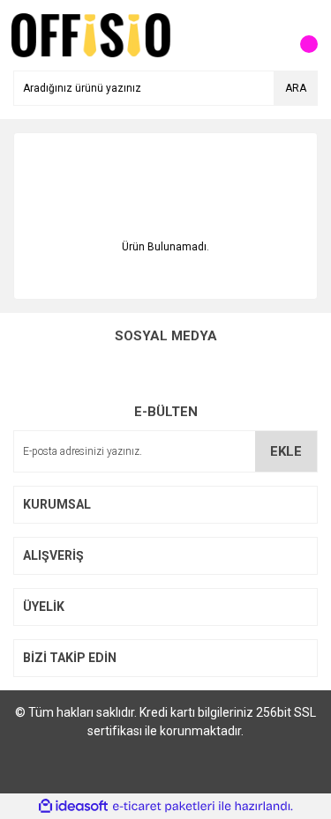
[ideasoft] (73, 806)
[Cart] (300, 35)
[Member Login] (264, 35)
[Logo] (91, 34)
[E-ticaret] (163, 807)
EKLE (286, 451)
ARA (295, 88)
